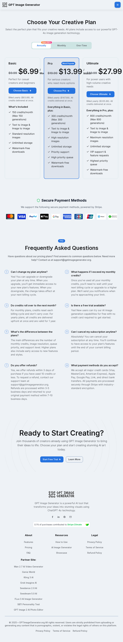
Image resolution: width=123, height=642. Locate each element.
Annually (41, 45)
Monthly (61, 45)
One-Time (81, 45)
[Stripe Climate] (61, 524)
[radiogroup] (61, 46)
